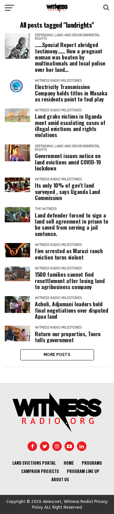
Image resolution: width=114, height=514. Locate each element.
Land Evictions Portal (34, 463)
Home (69, 463)
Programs (92, 463)
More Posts (57, 354)
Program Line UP (83, 471)
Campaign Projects (40, 471)
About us (60, 479)
